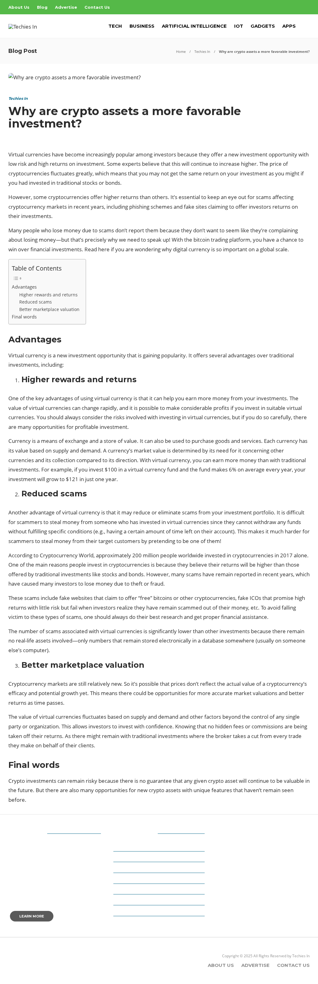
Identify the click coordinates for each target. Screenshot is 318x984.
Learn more (31, 916)
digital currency (191, 249)
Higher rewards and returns (48, 295)
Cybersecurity (134, 878)
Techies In (202, 51)
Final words (24, 316)
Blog (42, 7)
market (143, 450)
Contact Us (97, 7)
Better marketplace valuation (49, 309)
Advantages (24, 287)
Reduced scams (35, 302)
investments (36, 216)
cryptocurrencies (28, 173)
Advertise (66, 7)
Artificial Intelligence (194, 26)
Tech (115, 26)
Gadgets (263, 26)
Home (181, 51)
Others (126, 910)
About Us (19, 7)
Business (141, 26)
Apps (289, 26)
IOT (238, 26)
